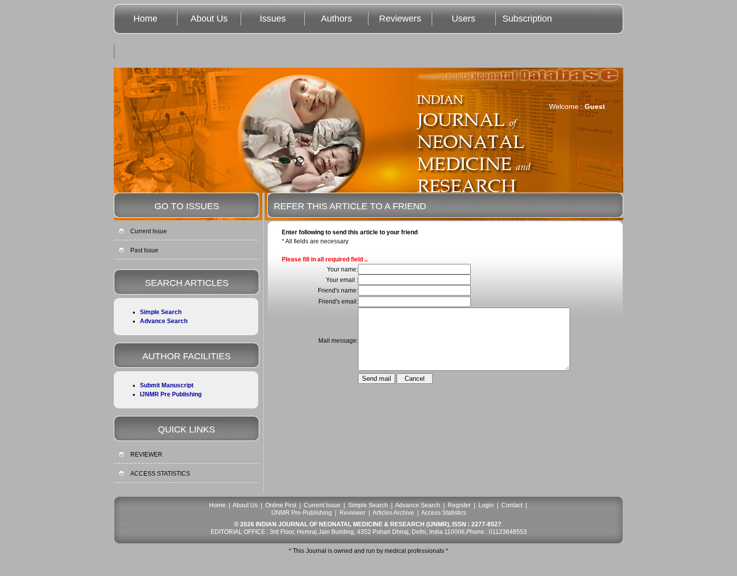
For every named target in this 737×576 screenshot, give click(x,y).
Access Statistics (443, 512)
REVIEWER (146, 454)
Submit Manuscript (167, 385)
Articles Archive (393, 512)
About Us (209, 19)
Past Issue (144, 250)
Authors (336, 19)
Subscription (527, 19)
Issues (273, 19)
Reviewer (352, 512)
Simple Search (160, 312)
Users (463, 19)
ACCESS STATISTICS (160, 473)
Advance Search (164, 321)
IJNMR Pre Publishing (171, 394)
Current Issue (148, 231)
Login (486, 505)
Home (145, 19)
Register (459, 505)
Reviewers (400, 19)
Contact (511, 505)
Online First (280, 505)
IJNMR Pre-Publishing (301, 512)
